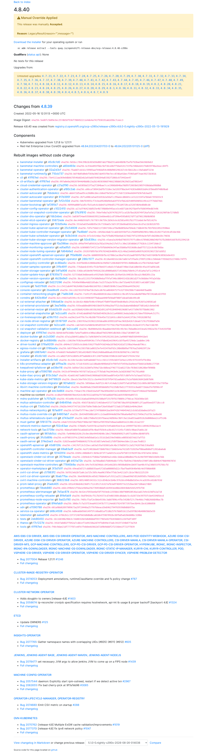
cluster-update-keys (32, 274)
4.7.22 (58, 76)
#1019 (116, 724)
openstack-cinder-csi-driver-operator (43, 460)
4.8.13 (78, 84)
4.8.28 (89, 88)
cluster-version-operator (35, 278)
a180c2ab (69, 189)
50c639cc (90, 239)
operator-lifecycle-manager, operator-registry (49, 698)
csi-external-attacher (33, 301)
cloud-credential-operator (36, 185)
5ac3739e (48, 429)
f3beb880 (46, 487)
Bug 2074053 (28, 578)
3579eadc (65, 456)
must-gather (27, 421)
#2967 (127, 681)
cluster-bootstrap (31, 204)
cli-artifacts (27, 181)
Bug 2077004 (28, 559)
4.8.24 (44, 88)
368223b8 (62, 480)
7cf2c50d (64, 200)
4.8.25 (55, 88)
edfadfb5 (65, 247)
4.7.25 (91, 76)
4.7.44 (122, 80)
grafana (25, 352)
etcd (17, 615)
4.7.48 (167, 80)
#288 (76, 704)
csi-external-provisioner (34, 305)
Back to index (22, 2)
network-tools (28, 429)
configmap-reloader (32, 282)
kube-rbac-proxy (30, 375)
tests (23, 518)
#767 (134, 578)
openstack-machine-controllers (39, 464)
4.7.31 (147, 76)
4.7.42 (100, 80)
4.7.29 (125, 76)
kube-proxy (27, 371)
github (54, 750)
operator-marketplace (33, 468)
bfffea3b (61, 363)
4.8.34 (165, 88)
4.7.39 (66, 80)
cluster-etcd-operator (33, 220)
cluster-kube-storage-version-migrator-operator (49, 239)
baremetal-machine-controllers (39, 165)
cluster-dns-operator (33, 216)
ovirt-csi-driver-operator (35, 476)
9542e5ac (64, 387)
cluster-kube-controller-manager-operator (46, 231)
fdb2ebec (56, 216)
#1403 (72, 598)
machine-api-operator (33, 390)
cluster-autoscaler (31, 193)
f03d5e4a (61, 224)
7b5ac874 (63, 491)
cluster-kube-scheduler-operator (40, 235)
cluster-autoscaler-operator (37, 196)
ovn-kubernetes (25, 718)
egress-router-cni (30, 348)
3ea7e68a (60, 305)
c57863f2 (50, 472)
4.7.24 (80, 76)
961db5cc (50, 433)
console (25, 286)
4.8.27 (78, 88)
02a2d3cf (55, 169)
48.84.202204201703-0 (95, 146)
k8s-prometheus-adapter (35, 363)
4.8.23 (33, 88)
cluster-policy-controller (35, 262)
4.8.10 (44, 84)
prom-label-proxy (31, 484)
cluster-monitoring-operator (37, 247)
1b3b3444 (71, 235)
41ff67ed (33, 177)
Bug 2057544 (28, 681)
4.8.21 (176, 84)
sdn (22, 507)
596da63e (57, 301)
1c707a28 (50, 398)
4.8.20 (165, 84)
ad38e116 (57, 367)
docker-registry (29, 340)
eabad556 (43, 515)
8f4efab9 (65, 495)
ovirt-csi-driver (29, 472)
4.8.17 (122, 84)
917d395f (64, 196)
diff (146, 146)
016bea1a (52, 348)
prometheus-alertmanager (36, 491)
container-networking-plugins (38, 293)
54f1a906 (61, 270)
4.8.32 (143, 88)
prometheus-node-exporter (37, 499)
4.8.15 (100, 84)
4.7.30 (136, 76)
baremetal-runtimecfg (33, 173)
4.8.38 (44, 92)
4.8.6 (85, 92)
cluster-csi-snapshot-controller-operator (45, 212)
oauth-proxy (27, 437)
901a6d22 (69, 383)
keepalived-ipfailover (33, 367)
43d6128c (55, 445)
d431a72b (77, 460)
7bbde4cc (53, 193)
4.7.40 (78, 80)
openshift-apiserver (32, 445)
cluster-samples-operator (35, 266)
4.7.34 (181, 76)
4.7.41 (89, 80)
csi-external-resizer (32, 309)
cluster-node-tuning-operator (38, 251)
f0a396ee (63, 243)
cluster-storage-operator (35, 270)
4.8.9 (104, 92)
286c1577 (88, 259)
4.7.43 (111, 80)
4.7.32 (158, 76)
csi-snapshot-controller (34, 324)
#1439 (132, 661)
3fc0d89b (46, 437)
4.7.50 (22, 84)
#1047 (87, 728)
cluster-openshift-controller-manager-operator (48, 259)
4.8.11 (55, 84)
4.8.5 (75, 92)
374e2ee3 (47, 441)
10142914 (59, 453)
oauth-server (28, 441)
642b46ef (41, 297)
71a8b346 (67, 293)
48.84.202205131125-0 (128, 146)
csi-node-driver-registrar (35, 321)
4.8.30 (121, 88)
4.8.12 (66, 84)
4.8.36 (22, 92)
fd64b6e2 (67, 251)
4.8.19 (145, 84)
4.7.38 (55, 80)
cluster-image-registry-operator (38, 572)
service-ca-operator (32, 511)
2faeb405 (53, 484)
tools (23, 526)
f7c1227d (38, 522)
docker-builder (29, 336)
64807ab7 (63, 414)
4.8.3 (110, 88)
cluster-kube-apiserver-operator (40, 228)
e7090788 (45, 371)
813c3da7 (52, 375)
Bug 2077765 (28, 641)
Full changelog (29, 563)
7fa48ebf (82, 231)
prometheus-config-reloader (37, 495)
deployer (25, 332)
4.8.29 (100, 88)
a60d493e (69, 165)
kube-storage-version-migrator (39, 383)
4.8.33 (154, 88)
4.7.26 (103, 76)
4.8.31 (132, 88)
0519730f (61, 321)
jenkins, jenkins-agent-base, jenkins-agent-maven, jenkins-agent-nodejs (67, 655)
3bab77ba (61, 476)
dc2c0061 (49, 336)
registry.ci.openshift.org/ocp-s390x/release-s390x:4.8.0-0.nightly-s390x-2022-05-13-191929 (112, 126)
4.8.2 (155, 84)
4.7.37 (44, 80)
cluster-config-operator (34, 208)
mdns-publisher (29, 398)
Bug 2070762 (28, 724)
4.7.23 (69, 76)
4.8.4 (66, 92)
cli (21, 177)
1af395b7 (52, 204)
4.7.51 (33, 84)
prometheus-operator (33, 503)
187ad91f (57, 410)
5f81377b (46, 421)
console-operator (31, 290)
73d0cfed (44, 406)
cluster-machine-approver (36, 243)
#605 (128, 641)
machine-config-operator (32, 674)
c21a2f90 (62, 185)
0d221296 (55, 282)
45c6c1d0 (54, 162)
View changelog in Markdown (32, 742)
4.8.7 (94, 92)
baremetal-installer (31, 162)
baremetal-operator (32, 169)
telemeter (26, 515)
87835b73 (56, 274)
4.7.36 (33, 80)
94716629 (55, 379)
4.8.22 (22, 88)
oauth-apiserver (30, 433)
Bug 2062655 (28, 685)
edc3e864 (58, 390)
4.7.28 (114, 76)
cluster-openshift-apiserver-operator (42, 255)
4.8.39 (55, 92)
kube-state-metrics (32, 379)
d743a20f (68, 418)
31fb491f (61, 266)
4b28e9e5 (61, 278)
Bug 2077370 (28, 728)
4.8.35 (176, 88)
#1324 (173, 602)
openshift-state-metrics (34, 453)
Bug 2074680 (28, 704)
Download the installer (27, 42)
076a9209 (47, 344)
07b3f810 (80, 212)
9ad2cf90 (65, 499)
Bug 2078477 (28, 661)
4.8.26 (66, 88)
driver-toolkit (28, 344)
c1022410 (60, 208)
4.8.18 (133, 84)
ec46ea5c (61, 262)
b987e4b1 (40, 352)
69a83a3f (67, 449)
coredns (25, 297)
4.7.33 (169, 76)
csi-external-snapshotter (35, 313)
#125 (45, 622)
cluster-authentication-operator (39, 189)
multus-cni (26, 406)
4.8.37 (33, 92)
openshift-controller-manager (38, 449)
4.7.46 (145, 80)
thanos (24, 522)
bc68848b (50, 340)
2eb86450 (37, 518)
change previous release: (69, 742)
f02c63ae (62, 425)
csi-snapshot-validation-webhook (40, 328)
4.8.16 (111, 84)
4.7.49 (178, 80)
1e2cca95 (61, 313)
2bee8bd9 (52, 290)
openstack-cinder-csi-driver (37, 456)
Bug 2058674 (28, 602)
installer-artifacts (30, 359)
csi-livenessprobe (31, 317)
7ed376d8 (41, 286)
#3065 (84, 685)
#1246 (59, 559)
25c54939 (70, 228)
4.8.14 (89, 84)
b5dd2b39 (55, 309)
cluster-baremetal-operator (37, 200)
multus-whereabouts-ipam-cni (38, 418)
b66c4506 (56, 511)
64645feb (66, 402)
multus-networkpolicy (33, 410)
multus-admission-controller (37, 402)
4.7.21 (47, 76)
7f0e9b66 (76, 255)
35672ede (58, 220)
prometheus (27, 487)
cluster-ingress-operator (35, 224)
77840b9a (69, 464)
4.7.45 (133, 80)
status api (34, 54)
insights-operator (27, 635)
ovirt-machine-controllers (36, 480)
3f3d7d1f (57, 468)
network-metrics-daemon (35, 425)
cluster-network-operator (34, 592)
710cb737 (58, 173)
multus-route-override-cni (36, 414)
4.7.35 (22, 80)
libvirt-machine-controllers (36, 387)
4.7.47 (156, 80)
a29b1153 (52, 317)
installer (25, 356)
